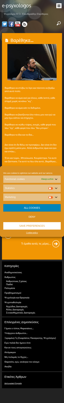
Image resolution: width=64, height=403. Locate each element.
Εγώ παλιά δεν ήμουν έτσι (17, 342)
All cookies (32, 207)
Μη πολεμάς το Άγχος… (16, 357)
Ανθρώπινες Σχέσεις (16, 281)
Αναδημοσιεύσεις (13, 272)
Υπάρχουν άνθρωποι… (16, 333)
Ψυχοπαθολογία (12, 302)
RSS (25, 24)
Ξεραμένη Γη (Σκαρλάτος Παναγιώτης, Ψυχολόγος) (30, 338)
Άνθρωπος (10, 277)
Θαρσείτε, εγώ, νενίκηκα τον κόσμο (21, 361)
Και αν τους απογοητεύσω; (18, 347)
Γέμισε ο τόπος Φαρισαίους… (19, 328)
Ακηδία (7, 366)
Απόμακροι (10, 352)
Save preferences (32, 225)
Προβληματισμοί (12, 292)
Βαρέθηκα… (22, 40)
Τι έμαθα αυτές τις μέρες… (36, 243)
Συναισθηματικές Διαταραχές (20, 312)
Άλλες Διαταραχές (15, 309)
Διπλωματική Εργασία (13, 383)
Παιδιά (9, 284)
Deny (32, 216)
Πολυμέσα (9, 288)
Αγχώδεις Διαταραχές (17, 306)
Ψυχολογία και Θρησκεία (16, 297)
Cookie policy (32, 232)
